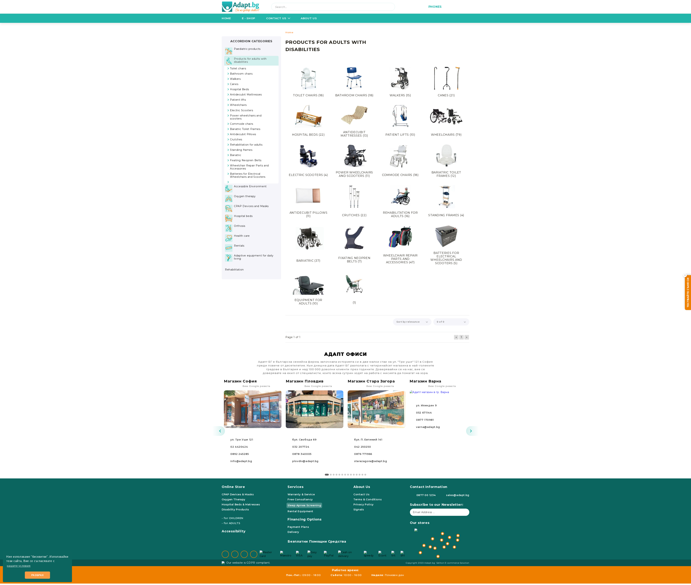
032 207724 (300, 446)
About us (309, 18)
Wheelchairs (446, 134)
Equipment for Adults (308, 301)
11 (357, 475)
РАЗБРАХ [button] (37, 575)
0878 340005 (301, 454)
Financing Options (305, 519)
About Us (361, 487)
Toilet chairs (308, 95)
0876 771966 (363, 454)
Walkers (400, 95)
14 (365, 475)
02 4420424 (239, 446)
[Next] (472, 431)
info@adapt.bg (241, 461)
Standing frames (446, 215)
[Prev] (218, 431)
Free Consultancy (300, 499)
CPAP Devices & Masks (238, 494)
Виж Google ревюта (256, 386)
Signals (358, 509)
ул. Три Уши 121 (241, 439)
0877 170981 (425, 419)
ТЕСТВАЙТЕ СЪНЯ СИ (688, 293)
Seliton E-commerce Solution (452, 562)
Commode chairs (400, 175)
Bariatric (308, 260)
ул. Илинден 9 (426, 405)
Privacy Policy (363, 504)
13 (362, 475)
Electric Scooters (308, 175)
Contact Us (276, 18)
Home (226, 18)
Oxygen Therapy (233, 499)
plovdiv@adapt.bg (305, 461)
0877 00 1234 (426, 495)
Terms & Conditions (367, 499)
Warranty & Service (301, 494)
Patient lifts (400, 134)
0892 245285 (239, 454)
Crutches (354, 215)
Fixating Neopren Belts (354, 259)
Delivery (293, 532)
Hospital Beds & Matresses (241, 504)
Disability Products (235, 509)
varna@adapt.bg (428, 427)
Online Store (233, 487)
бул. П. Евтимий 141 (368, 439)
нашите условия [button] (18, 565)
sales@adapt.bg (457, 495)
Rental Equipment (300, 511)
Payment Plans (298, 527)
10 (354, 475)
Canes (446, 95)
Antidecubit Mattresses (354, 133)
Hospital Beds (308, 134)
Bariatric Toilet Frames (446, 174)
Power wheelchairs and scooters (354, 174)
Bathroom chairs (354, 95)
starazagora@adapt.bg (370, 461)
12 (359, 475)
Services (295, 487)
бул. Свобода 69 (304, 439)
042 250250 (362, 446)
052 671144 (424, 412)
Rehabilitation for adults (400, 214)
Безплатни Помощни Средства (317, 541)
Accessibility (234, 531)
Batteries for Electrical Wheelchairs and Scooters (446, 258)
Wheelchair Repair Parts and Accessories (400, 259)
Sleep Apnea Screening (304, 505)
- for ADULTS (231, 523)
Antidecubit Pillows (309, 214)
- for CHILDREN (232, 518)
